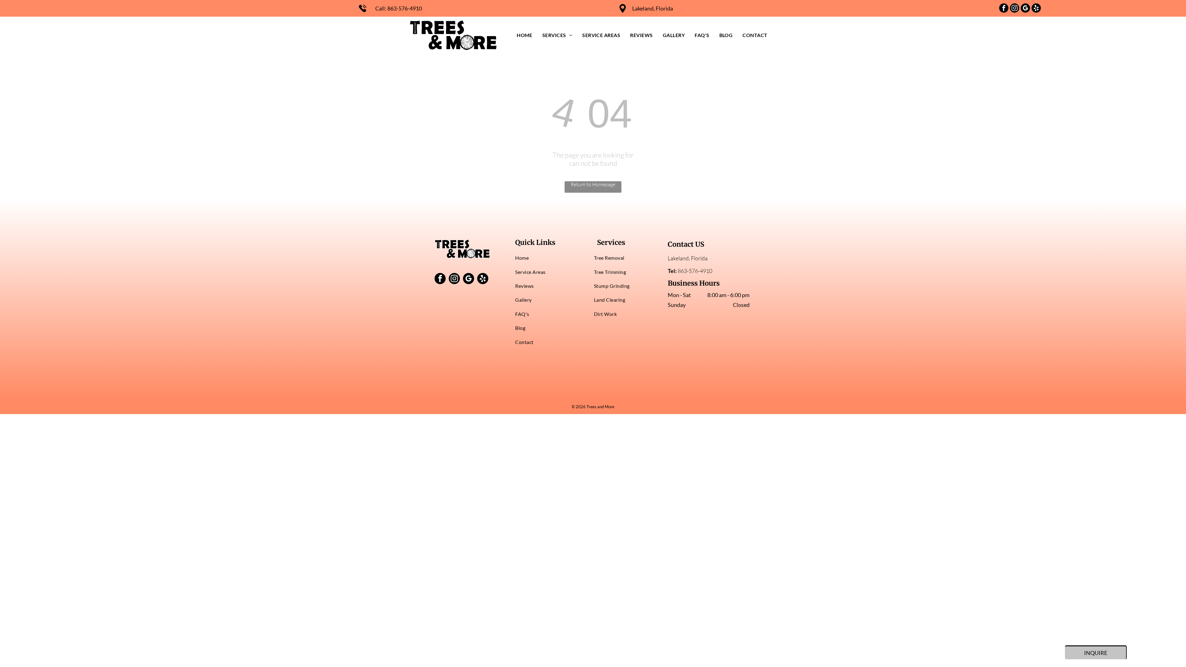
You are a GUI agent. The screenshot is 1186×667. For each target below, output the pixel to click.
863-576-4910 (404, 8)
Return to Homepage (593, 184)
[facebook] (1003, 8)
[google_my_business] (1025, 8)
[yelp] (1036, 8)
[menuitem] (524, 35)
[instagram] (1014, 8)
